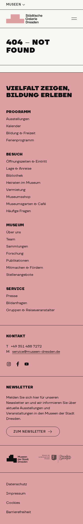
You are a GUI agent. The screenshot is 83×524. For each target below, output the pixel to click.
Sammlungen (17, 246)
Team (10, 239)
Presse (11, 296)
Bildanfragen (16, 303)
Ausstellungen (17, 119)
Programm (18, 112)
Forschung (14, 253)
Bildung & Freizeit (20, 133)
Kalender (13, 126)
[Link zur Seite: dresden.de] (55, 459)
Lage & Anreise (18, 168)
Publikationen (17, 260)
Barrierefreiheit (18, 512)
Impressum (16, 493)
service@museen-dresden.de (36, 351)
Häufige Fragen (18, 211)
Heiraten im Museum (23, 182)
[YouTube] (26, 365)
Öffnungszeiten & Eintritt (26, 161)
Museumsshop (18, 197)
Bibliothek (14, 175)
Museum (15, 225)
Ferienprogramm (20, 140)
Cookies (13, 503)
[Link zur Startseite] (25, 19)
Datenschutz (16, 484)
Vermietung (15, 190)
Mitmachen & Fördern (24, 267)
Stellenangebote (19, 274)
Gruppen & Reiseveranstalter (30, 310)
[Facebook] (17, 365)
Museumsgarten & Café (26, 204)
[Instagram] (9, 365)
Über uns (13, 232)
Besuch (14, 154)
